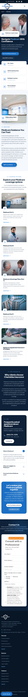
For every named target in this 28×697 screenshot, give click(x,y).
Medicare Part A (5, 673)
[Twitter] (19, 1)
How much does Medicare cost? (10, 474)
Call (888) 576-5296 (14, 509)
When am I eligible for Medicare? (9, 466)
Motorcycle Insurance (6, 646)
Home (2, 11)
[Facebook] (16, 1)
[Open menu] (24, 6)
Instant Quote (6, 694)
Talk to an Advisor (8, 164)
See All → (3, 649)
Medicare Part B (5, 676)
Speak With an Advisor (8, 58)
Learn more (6, 222)
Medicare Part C (5, 679)
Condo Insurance (5, 638)
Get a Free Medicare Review (9, 53)
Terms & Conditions (13, 694)
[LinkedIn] (21, 1)
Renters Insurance (5, 643)
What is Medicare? (8, 451)
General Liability (5, 658)
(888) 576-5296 (10, 1)
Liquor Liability (4, 664)
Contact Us (9, 441)
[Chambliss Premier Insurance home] (7, 6)
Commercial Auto (5, 661)
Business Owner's (5, 656)
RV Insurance (4, 641)
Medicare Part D (5, 681)
